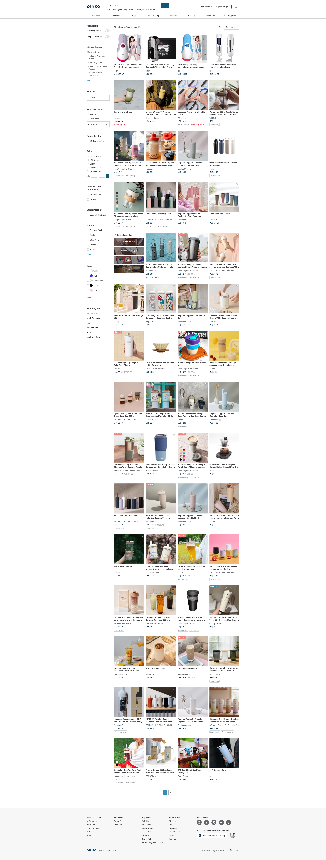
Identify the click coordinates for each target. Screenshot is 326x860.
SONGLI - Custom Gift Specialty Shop (224, 725)
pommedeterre (184, 674)
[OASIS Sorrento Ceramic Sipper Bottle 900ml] (224, 146)
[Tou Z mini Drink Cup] (129, 95)
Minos (211, 470)
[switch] (98, 30)
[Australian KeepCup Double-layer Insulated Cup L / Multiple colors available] (129, 146)
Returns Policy (147, 839)
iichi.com (172, 839)
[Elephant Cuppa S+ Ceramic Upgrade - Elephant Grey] (193, 146)
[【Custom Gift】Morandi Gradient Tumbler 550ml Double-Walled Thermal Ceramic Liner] (224, 702)
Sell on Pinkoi (206, 6)
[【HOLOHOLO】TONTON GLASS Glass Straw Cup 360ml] (129, 397)
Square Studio (151, 270)
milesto (131, 9)
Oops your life (215, 623)
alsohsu (181, 419)
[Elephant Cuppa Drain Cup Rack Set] (193, 299)
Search (165, 5)
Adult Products (93, 318)
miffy (125, 9)
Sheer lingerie (117, 9)
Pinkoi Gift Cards (93, 828)
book (89, 332)
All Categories (92, 821)
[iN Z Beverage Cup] (224, 753)
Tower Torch (183, 776)
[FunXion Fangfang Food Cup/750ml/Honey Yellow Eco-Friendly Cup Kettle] (129, 651)
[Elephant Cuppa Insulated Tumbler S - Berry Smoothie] (193, 197)
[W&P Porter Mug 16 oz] (161, 651)
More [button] (89, 80)
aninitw (212, 368)
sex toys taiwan (93, 337)
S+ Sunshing (151, 521)
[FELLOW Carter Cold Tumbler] (129, 498)
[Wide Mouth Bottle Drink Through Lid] (129, 299)
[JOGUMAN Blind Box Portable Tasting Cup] (193, 753)
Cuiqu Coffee (119, 725)
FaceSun (149, 168)
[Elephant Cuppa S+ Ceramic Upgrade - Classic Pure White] (193, 702)
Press (171, 825)
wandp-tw (118, 321)
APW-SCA (213, 321)
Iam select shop (152, 572)
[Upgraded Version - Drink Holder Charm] (193, 95)
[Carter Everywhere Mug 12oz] (161, 197)
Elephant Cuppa (152, 118)
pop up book (92, 327)
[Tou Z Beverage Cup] (129, 549)
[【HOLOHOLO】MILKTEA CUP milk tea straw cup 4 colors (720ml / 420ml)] (224, 248)
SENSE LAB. (151, 419)
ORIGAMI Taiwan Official (156, 368)
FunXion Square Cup (122, 674)
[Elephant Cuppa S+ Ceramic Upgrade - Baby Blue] (224, 397)
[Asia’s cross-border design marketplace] (94, 6)
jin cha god (140, 9)
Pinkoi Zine (91, 825)
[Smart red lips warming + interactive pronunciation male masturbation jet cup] (193, 48)
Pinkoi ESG (173, 828)
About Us (172, 821)
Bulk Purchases (147, 825)
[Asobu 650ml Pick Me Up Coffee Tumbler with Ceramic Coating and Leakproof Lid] (161, 448)
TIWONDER (214, 219)
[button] (107, 176)
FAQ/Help (145, 821)
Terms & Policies (148, 832)
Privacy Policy (147, 835)
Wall (88, 832)
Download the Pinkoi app (213, 835)
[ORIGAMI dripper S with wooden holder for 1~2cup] (161, 346)
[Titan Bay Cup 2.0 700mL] (224, 197)
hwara (108, 9)
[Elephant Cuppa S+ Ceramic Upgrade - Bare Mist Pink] (193, 498)
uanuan (117, 118)
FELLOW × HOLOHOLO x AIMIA (159, 219)
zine (88, 322)
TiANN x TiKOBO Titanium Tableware (129, 470)
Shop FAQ (118, 825)
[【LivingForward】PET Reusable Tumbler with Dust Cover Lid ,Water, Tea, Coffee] (224, 651)
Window (89, 835)
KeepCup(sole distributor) (124, 168)
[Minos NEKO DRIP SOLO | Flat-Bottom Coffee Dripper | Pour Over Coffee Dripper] (224, 448)
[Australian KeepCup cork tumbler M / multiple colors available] (129, 197)
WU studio (182, 118)
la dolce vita (150, 9)
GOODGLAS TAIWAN (154, 623)
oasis (211, 168)
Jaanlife (181, 572)
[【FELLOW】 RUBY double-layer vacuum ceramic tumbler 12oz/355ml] (224, 549)
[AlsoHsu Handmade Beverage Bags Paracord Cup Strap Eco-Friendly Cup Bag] (193, 397)
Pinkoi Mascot (174, 832)
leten (116, 70)
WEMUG (212, 118)
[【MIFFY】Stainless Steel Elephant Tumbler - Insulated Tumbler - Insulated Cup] (161, 549)
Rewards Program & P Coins (152, 842)
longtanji (149, 321)
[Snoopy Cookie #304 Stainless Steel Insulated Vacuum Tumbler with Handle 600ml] (161, 753)
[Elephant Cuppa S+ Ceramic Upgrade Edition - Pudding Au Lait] (161, 95)
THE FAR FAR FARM (122, 623)
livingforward (214, 674)
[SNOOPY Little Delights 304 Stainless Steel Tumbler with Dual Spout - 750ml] (161, 397)
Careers (172, 835)
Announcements (148, 828)
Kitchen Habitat (152, 470)
